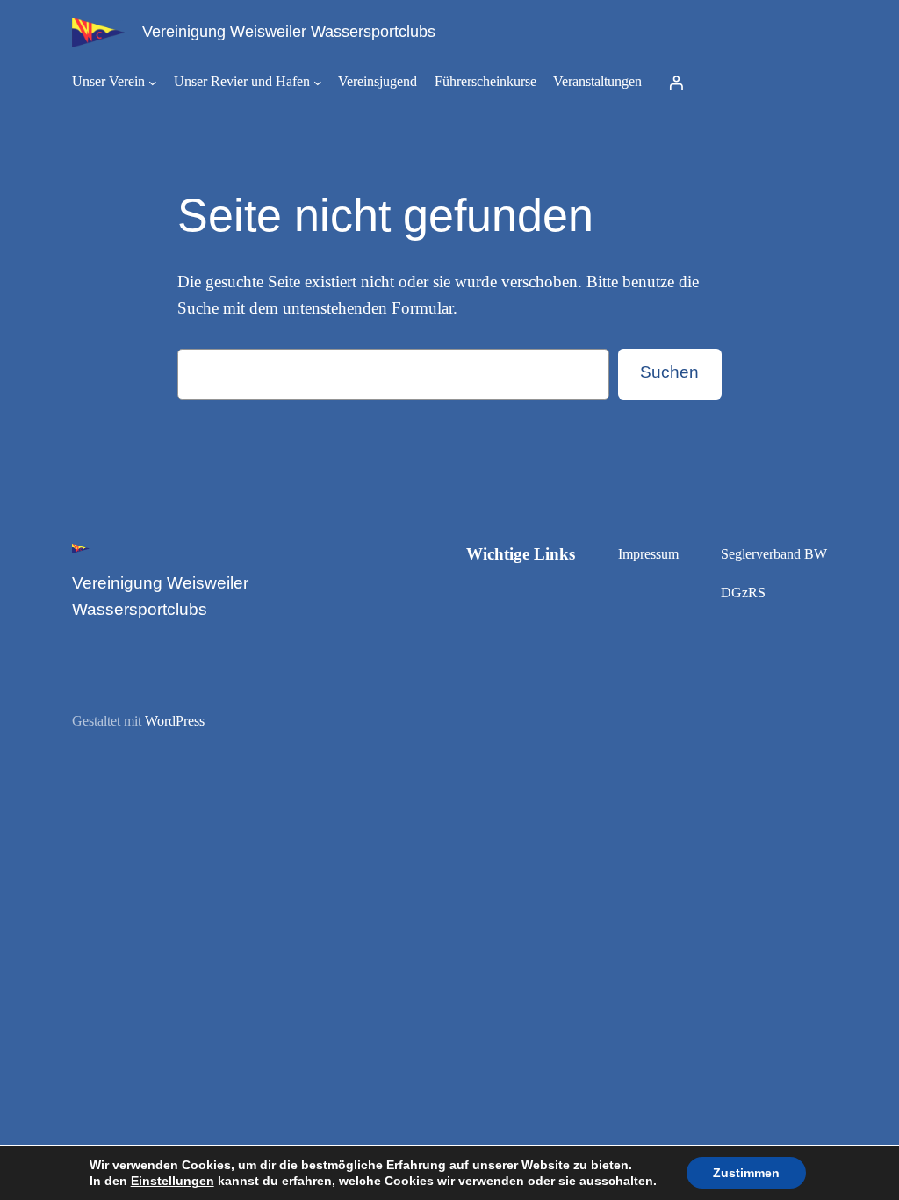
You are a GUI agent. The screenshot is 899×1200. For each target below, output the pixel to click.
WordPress (175, 720)
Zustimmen (746, 1173)
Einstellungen (172, 1181)
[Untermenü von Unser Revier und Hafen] (317, 82)
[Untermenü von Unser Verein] (152, 82)
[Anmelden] (676, 82)
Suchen (669, 372)
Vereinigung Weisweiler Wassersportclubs (288, 31)
